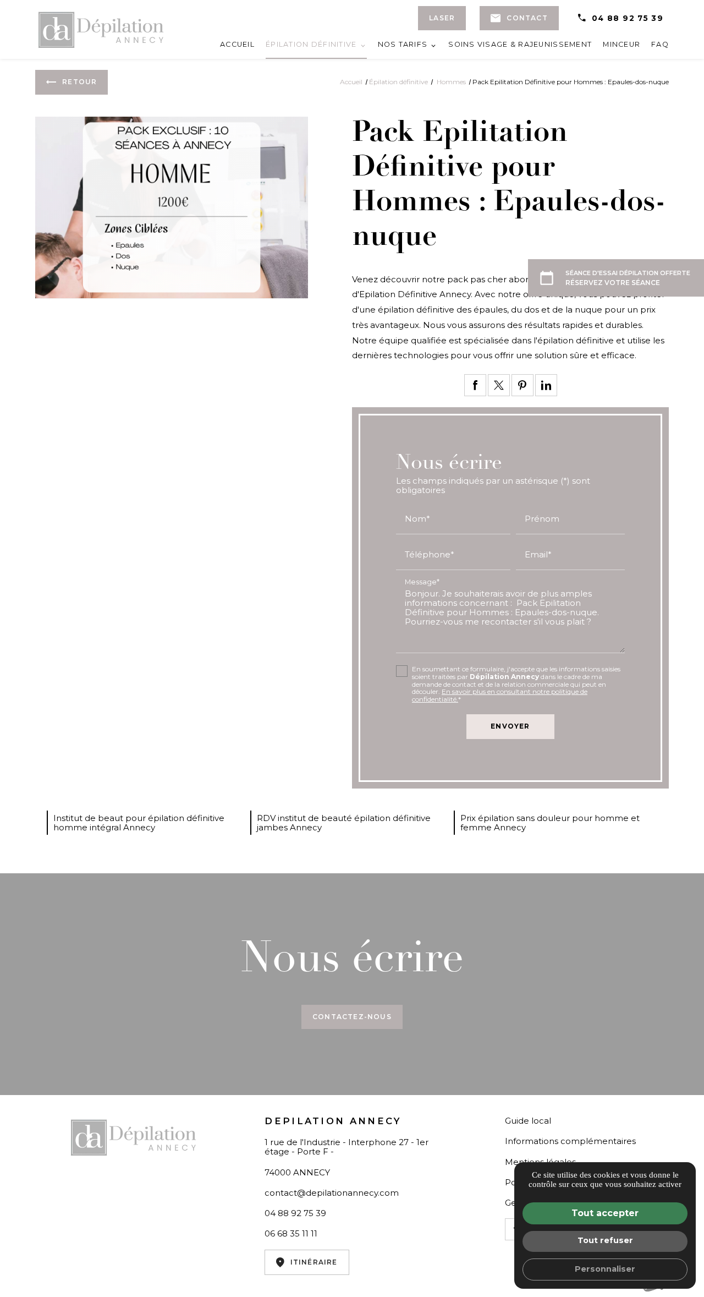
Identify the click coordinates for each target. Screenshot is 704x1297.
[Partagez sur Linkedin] (546, 385)
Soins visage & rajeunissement (520, 44)
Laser (442, 18)
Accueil (237, 44)
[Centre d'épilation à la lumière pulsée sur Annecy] (101, 29)
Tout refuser (605, 1240)
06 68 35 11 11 (291, 1233)
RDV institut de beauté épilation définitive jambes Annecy (344, 823)
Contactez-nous (352, 1017)
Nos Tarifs (403, 44)
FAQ (660, 44)
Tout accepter (605, 1213)
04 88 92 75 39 (627, 18)
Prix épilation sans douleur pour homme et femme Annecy (550, 823)
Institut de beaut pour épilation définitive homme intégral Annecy (138, 823)
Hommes (452, 82)
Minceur (621, 44)
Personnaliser (605, 1269)
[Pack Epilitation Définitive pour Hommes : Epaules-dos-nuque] (171, 208)
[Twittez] (499, 385)
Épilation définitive (311, 44)
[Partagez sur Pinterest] (523, 385)
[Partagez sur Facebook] (475, 385)
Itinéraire (314, 1262)
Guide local (528, 1120)
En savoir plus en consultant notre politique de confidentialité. (499, 695)
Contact (527, 18)
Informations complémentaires (570, 1141)
